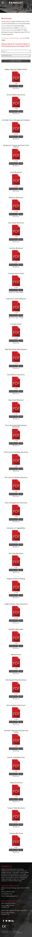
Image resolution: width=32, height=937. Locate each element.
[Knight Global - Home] (16, 3)
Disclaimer (4, 932)
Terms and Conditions (17, 932)
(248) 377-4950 (10, 891)
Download (13, 86)
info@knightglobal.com (11, 896)
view (20, 86)
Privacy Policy (10, 932)
